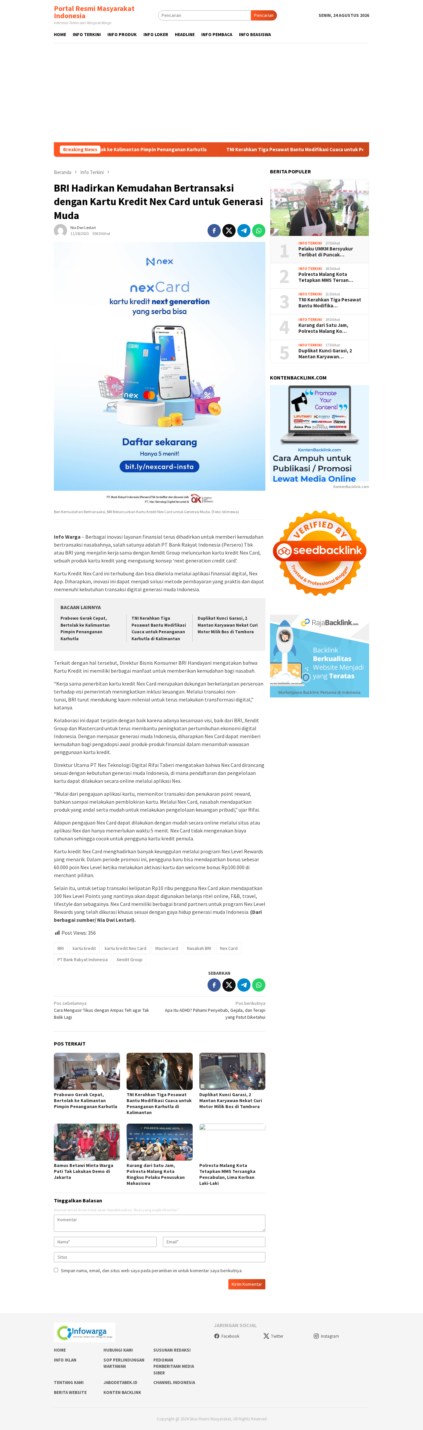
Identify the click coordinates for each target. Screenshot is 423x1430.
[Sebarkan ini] (214, 230)
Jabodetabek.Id (120, 1382)
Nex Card (229, 948)
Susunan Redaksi (172, 1350)
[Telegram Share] (243, 230)
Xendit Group (129, 959)
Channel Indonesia (174, 1382)
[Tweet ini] (229, 230)
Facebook (230, 1336)
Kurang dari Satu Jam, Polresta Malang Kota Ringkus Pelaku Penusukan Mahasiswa (156, 1174)
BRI (61, 948)
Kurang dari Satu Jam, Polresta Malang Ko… (323, 328)
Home (60, 1350)
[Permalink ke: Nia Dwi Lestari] (60, 230)
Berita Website (70, 1392)
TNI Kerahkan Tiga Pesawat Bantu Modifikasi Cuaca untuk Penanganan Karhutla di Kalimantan (293, 150)
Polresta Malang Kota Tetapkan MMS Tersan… (325, 277)
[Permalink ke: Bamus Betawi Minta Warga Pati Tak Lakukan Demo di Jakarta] (87, 1142)
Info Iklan (65, 1360)
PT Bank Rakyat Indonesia (83, 959)
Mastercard (166, 948)
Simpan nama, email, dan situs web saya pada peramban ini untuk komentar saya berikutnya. (152, 1271)
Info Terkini (310, 243)
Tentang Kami (69, 1382)
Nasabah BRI (199, 948)
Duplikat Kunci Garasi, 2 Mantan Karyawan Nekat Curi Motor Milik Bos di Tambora (228, 625)
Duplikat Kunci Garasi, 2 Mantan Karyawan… (325, 354)
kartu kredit (84, 948)
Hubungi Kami (118, 1350)
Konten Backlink (122, 1392)
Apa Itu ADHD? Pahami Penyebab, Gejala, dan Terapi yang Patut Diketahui (215, 1010)
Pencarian (264, 15)
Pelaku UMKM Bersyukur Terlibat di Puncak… (325, 252)
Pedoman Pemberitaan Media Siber (173, 1366)
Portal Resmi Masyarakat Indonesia (94, 12)
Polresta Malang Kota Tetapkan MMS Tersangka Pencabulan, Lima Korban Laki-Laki (227, 1174)
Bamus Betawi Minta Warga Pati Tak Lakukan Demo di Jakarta (83, 1171)
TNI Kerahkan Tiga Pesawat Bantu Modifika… (329, 303)
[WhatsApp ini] (258, 230)
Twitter (277, 1336)
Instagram (330, 1336)
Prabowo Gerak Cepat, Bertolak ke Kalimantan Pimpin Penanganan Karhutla (85, 1100)
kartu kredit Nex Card (125, 948)
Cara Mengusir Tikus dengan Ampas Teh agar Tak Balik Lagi (101, 1010)
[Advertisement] (211, 92)
